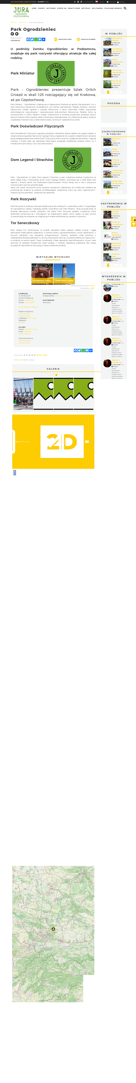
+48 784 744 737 (31, 329)
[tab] (50, 375)
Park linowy (77, 296)
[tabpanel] (42, 274)
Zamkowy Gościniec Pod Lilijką (117, 162)
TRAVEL (43, 2)
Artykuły (86, 8)
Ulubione (112, 2)
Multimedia (97, 8)
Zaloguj (122, 2)
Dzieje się (61, 8)
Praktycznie (74, 8)
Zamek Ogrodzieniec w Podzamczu (117, 62)
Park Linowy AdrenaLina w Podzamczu (117, 72)
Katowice (114, 115)
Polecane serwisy (113, 8)
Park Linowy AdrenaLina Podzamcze (116, 83)
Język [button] (102, 2)
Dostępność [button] (88, 2)
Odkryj (41, 8)
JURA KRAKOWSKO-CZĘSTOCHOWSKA (23, 2)
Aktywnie (51, 8)
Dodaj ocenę (41, 355)
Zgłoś (91, 286)
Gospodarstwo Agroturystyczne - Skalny (118, 173)
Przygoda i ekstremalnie (64, 296)
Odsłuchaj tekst (65, 39)
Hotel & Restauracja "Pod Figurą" (117, 235)
